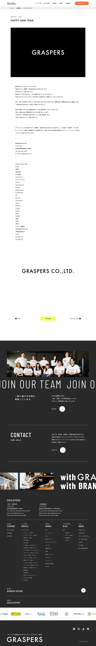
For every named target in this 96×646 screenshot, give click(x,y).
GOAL (19, 318)
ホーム (12, 8)
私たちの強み (47, 3)
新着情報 (19, 8)
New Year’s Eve (74, 318)
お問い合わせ (82, 3)
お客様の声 (68, 3)
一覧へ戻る (48, 318)
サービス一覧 (38, 3)
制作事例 (54, 3)
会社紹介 (61, 3)
